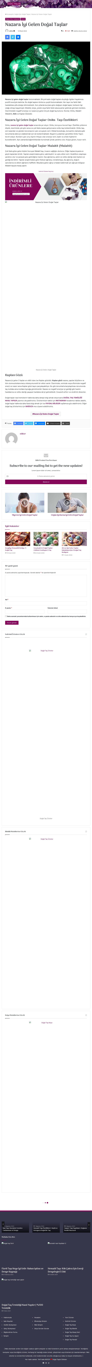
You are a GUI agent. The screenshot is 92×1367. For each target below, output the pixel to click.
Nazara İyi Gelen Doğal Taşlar (46, 414)
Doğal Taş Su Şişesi (72, 1336)
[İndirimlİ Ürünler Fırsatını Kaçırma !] (46, 186)
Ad (6, 599)
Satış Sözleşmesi (9, 1328)
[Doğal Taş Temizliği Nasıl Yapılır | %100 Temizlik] (23, 1290)
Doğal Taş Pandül (71, 1339)
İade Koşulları (8, 1321)
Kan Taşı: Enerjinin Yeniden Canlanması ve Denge (74, 1229)
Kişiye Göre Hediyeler (12, 19)
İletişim (6, 1336)
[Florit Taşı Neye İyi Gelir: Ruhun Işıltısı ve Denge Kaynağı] (23, 1254)
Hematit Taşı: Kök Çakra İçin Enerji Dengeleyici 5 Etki (65, 1270)
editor (11, 31)
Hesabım (37, 1317)
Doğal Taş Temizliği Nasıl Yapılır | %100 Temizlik (22, 1306)
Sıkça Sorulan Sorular (41, 1328)
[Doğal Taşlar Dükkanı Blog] (18, 4)
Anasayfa (10, 14)
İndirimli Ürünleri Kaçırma (46, 171)
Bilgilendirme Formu (10, 1332)
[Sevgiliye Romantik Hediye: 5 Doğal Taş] (17, 539)
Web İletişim (38, 1325)
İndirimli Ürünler (70, 1321)
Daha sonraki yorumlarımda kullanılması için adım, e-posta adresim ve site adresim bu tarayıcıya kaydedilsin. (46, 616)
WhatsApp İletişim (40, 1321)
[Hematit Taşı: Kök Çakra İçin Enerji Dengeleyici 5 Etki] (69, 1254)
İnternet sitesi (53, 608)
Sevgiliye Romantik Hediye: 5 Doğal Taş (15, 549)
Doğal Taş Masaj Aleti (72, 1332)
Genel (23, 19)
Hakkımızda (8, 1317)
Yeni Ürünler (69, 1317)
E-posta (8, 608)
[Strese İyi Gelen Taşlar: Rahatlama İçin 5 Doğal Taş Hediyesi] (74, 539)
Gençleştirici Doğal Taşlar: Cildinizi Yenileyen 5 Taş (43, 549)
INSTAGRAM (61, 401)
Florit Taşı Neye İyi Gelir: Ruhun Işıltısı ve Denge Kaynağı (22, 1270)
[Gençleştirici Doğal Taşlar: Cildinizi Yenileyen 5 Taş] (46, 539)
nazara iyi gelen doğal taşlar (22, 125)
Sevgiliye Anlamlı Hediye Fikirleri (46, 1230)
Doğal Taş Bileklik (71, 1328)
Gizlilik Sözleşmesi (10, 1325)
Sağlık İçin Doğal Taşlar (22, 14)
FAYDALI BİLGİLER (53, 403)
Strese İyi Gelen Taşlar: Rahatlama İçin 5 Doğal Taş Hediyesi (71, 550)
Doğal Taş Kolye (70, 1325)
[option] (15, 1224)
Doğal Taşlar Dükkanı (60, 1359)
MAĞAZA (29, 406)
